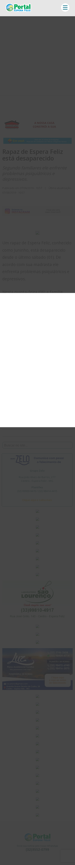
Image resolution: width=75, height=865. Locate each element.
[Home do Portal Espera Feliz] (18, 10)
